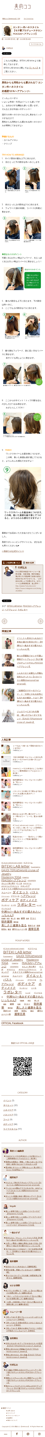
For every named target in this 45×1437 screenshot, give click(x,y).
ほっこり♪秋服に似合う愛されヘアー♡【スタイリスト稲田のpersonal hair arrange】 (24, 1197)
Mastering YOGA (11, 877)
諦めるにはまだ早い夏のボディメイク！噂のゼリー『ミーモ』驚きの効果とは (27, 816)
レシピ (39, 905)
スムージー (6, 892)
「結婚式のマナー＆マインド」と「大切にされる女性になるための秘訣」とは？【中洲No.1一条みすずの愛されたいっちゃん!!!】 (30, 697)
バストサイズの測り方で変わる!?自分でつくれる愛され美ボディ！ (27, 792)
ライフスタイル (36, 44)
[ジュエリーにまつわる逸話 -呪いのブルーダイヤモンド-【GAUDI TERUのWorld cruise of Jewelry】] (8, 720)
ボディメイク (28, 900)
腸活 (9, 929)
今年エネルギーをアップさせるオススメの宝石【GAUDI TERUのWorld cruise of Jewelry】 (24, 1344)
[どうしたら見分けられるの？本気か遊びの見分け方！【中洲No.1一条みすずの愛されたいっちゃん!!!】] (8, 647)
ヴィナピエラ (6, 909)
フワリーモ (15, 896)
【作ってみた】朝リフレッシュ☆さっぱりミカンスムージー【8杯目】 (24, 1318)
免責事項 (9, 1418)
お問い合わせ (11, 1411)
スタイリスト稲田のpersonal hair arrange (20, 889)
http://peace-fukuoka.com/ (26, 586)
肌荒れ (4, 929)
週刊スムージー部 (19, 929)
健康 (23, 918)
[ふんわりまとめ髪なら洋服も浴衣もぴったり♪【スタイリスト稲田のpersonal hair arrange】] (8, 682)
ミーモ (13, 905)
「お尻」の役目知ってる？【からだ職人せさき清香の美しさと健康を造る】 (24, 1303)
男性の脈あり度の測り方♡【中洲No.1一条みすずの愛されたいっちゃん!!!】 (4, 621)
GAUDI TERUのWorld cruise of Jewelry (20, 872)
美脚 (38, 926)
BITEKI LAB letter (14, 606)
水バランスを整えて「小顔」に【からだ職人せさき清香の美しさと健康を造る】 (24, 1292)
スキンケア (25, 886)
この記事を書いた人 (12, 563)
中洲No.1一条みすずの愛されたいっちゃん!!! (21, 913)
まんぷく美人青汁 (8, 883)
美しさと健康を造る (14, 925)
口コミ (33, 918)
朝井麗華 (6, 921)
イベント (7, 1100)
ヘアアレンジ (11, 610)
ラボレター (23, 610)
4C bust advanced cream (11, 863)
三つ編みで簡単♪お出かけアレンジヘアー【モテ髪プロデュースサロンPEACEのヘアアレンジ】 (24, 1372)
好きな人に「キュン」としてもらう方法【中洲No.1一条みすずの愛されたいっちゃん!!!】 (24, 1239)
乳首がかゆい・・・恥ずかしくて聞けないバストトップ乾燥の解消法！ (27, 838)
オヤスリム (27, 884)
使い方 (13, 919)
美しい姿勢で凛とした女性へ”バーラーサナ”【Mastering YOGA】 (23, 1212)
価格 (18, 919)
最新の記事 (30, 563)
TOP (13, 19)
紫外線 (16, 922)
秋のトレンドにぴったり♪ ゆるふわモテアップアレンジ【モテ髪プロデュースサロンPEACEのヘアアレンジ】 (24, 1388)
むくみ (19, 883)
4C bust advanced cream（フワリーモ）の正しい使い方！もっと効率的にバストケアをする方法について (28, 827)
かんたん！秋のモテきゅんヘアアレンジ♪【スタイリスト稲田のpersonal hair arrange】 (24, 1184)
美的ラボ (31, 926)
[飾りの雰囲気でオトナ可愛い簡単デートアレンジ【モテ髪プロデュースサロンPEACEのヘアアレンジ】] (8, 664)
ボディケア (10, 900)
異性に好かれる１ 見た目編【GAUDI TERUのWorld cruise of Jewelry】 (23, 1356)
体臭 (8, 919)
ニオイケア (8, 1110)
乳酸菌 (3, 919)
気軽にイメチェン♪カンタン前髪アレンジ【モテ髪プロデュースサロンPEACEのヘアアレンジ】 (24, 1380)
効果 (27, 919)
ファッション (5, 896)
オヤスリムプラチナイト (10, 886)
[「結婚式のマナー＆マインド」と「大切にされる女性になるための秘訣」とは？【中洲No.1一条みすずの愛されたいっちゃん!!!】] (8, 699)
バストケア (8, 1115)
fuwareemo (35, 867)
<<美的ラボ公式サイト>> (13, 551)
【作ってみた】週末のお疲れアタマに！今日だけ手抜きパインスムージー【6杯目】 (24, 1329)
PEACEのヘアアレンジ (13, 880)
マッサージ (5, 905)
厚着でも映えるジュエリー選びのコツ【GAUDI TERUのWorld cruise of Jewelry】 (40, 621)
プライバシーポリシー (13, 1416)
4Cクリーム (28, 863)
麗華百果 (33, 929)
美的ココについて (12, 1420)
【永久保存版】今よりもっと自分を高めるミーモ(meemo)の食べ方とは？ (27, 758)
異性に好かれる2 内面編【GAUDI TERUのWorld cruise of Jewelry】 (22, 1350)
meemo (25, 877)
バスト (34, 892)
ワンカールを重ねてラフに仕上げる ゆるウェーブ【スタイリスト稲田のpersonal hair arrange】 (24, 1190)
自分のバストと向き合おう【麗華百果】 (21, 1267)
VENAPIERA (32, 881)
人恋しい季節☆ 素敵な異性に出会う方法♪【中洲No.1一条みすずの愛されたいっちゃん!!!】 (24, 1244)
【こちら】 (34, 68)
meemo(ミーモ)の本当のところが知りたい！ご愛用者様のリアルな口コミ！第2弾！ (28, 771)
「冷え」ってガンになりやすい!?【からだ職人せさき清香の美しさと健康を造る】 (24, 1297)
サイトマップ (11, 1413)
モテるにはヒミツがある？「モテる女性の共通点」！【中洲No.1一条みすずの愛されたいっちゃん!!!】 (24, 1251)
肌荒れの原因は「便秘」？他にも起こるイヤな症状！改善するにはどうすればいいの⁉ (24, 1163)
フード (6, 1119)
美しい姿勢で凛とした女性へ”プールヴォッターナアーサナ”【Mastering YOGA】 (23, 1224)
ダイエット (20, 892)
